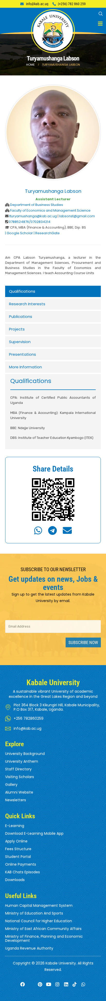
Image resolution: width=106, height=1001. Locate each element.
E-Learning (14, 825)
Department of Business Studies (36, 204)
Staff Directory (18, 769)
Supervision (20, 341)
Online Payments (20, 864)
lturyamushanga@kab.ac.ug (33, 216)
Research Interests (27, 304)
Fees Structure (18, 848)
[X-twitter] (31, 984)
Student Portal (18, 856)
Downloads (15, 879)
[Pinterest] (40, 984)
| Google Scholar (19, 233)
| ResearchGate (47, 233)
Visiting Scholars (19, 776)
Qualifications (22, 291)
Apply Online (16, 841)
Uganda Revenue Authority (29, 948)
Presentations (22, 354)
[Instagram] (57, 984)
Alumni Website (19, 792)
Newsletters (15, 800)
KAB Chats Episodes (22, 872)
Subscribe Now (83, 642)
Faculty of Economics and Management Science (50, 210)
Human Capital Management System (39, 905)
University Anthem (21, 761)
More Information (25, 367)
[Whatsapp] (83, 984)
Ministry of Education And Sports (34, 913)
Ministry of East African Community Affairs (43, 928)
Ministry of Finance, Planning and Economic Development (44, 938)
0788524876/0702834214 (29, 221)
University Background (25, 753)
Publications (20, 316)
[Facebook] (22, 984)
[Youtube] (48, 984)
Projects (17, 329)
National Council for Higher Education (38, 921)
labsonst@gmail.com (77, 216)
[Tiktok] (74, 984)
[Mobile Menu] (100, 23)
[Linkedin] (66, 984)
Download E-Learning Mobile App (34, 833)
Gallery (11, 784)
